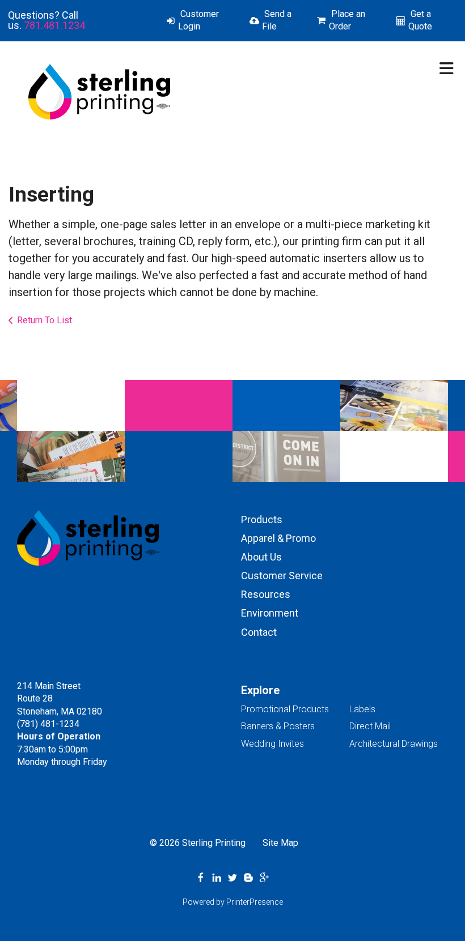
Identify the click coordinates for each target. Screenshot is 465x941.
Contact (259, 632)
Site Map (280, 842)
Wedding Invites (272, 743)
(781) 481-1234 (48, 723)
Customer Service (282, 575)
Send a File (276, 20)
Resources (265, 594)
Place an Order (347, 20)
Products (261, 519)
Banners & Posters (278, 726)
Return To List (44, 320)
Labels (362, 709)
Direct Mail (370, 726)
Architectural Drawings (393, 743)
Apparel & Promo (278, 538)
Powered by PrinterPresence (233, 901)
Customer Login (198, 20)
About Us (261, 557)
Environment (269, 613)
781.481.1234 (54, 25)
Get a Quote (420, 20)
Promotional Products (285, 709)
